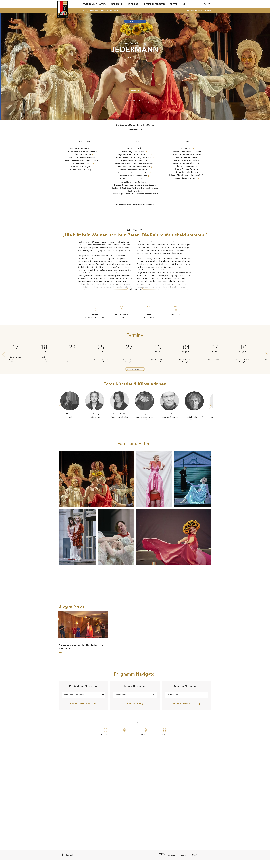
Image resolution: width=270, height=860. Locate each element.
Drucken (175, 314)
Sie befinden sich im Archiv (199, 10)
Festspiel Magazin (154, 4)
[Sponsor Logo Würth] (182, 855)
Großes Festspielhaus (72, 362)
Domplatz (15, 362)
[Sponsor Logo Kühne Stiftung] (194, 855)
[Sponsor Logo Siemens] (171, 855)
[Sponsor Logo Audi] (162, 854)
